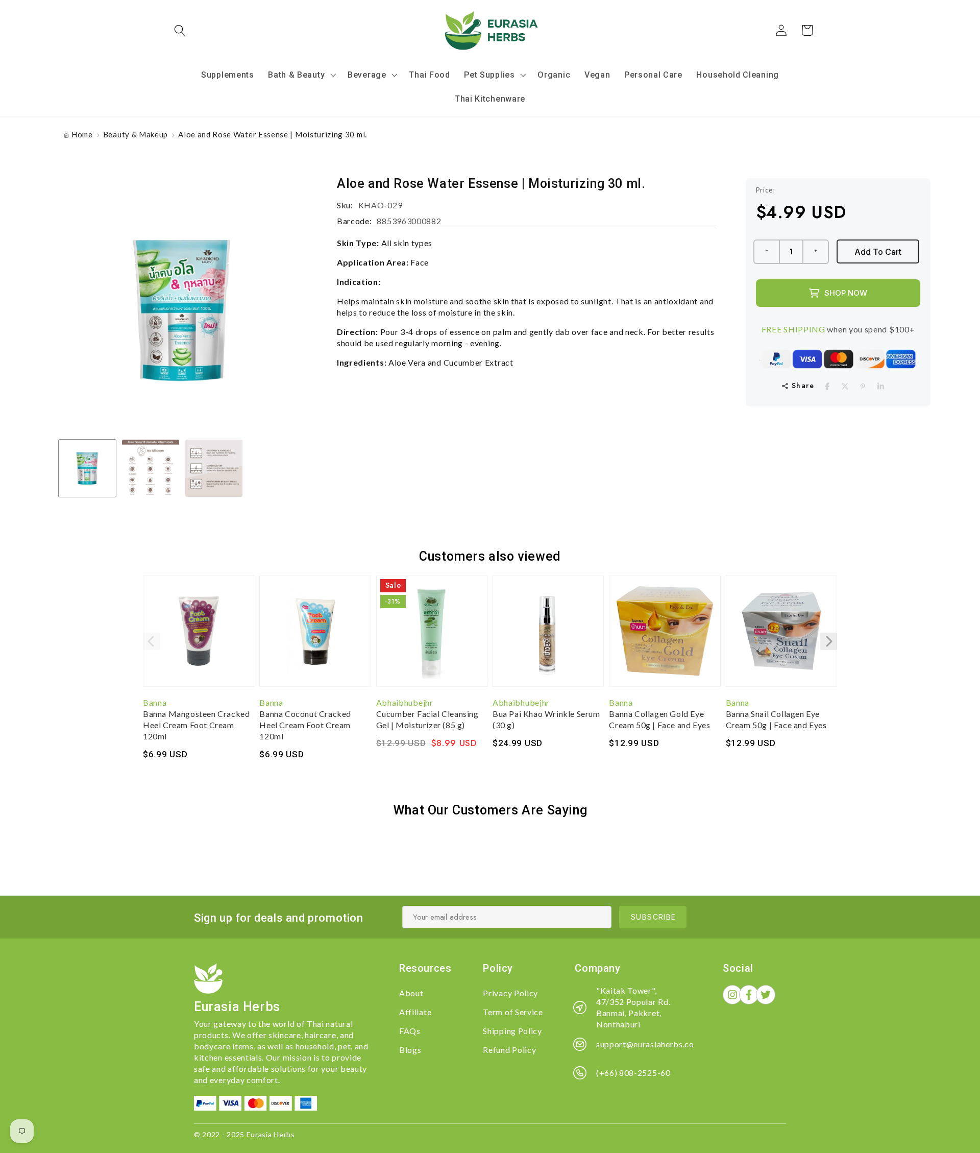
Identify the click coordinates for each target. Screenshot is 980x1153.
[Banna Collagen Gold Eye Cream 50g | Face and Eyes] (664, 635)
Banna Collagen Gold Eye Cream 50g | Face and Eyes (659, 719)
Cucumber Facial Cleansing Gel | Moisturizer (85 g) (427, 719)
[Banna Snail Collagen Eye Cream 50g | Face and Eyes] (781, 635)
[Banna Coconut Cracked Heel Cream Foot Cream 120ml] (315, 635)
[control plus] (816, 251)
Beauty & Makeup (135, 134)
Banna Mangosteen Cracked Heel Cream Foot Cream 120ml (196, 725)
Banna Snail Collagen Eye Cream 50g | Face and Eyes (776, 719)
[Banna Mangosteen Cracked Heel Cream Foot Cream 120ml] (198, 635)
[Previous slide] (151, 641)
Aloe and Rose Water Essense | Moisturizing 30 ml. (272, 134)
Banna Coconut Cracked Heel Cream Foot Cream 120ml (305, 725)
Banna (154, 702)
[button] (180, 30)
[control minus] (766, 251)
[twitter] (845, 386)
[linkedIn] (881, 386)
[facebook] (827, 386)
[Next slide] (828, 641)
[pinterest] (863, 386)
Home (82, 134)
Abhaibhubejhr (404, 702)
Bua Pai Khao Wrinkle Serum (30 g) (546, 719)
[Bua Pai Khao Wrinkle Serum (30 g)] (548, 635)
